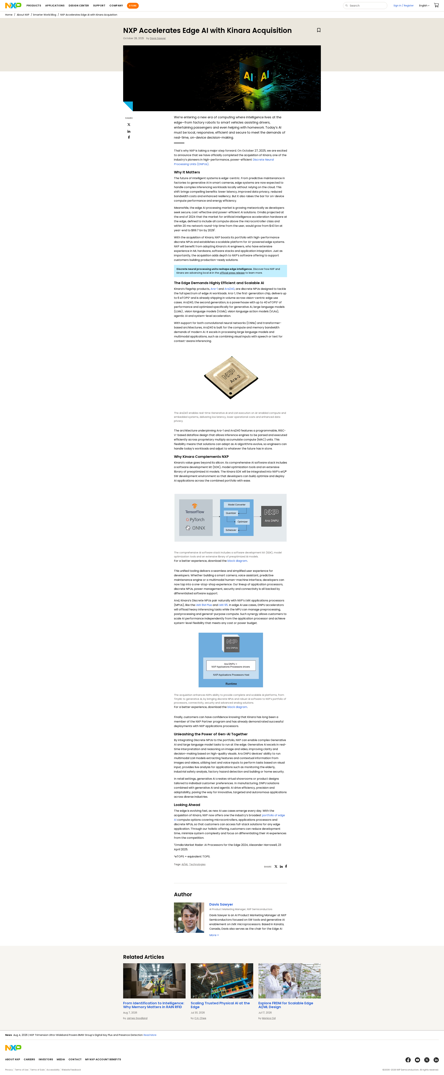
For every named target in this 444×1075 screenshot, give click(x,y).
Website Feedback (71, 1069)
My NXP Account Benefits (103, 1059)
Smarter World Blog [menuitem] (44, 14)
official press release (232, 273)
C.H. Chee (200, 1018)
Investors (46, 1059)
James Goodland (137, 1018)
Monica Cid (269, 1018)
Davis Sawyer (158, 38)
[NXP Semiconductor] (13, 5)
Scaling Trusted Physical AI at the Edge (220, 1005)
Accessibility (53, 1069)
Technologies (197, 864)
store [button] (132, 5)
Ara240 (229, 289)
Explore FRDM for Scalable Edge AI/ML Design (285, 1005)
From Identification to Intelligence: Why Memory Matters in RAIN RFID (153, 1005)
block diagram (237, 561)
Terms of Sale (37, 1069)
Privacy (9, 1069)
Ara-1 (214, 289)
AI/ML (185, 864)
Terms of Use (21, 1069)
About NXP (23, 14)
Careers (29, 1059)
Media (61, 1059)
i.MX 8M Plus (204, 605)
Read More (150, 1035)
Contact (75, 1059)
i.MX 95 (223, 605)
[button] (424, 5)
